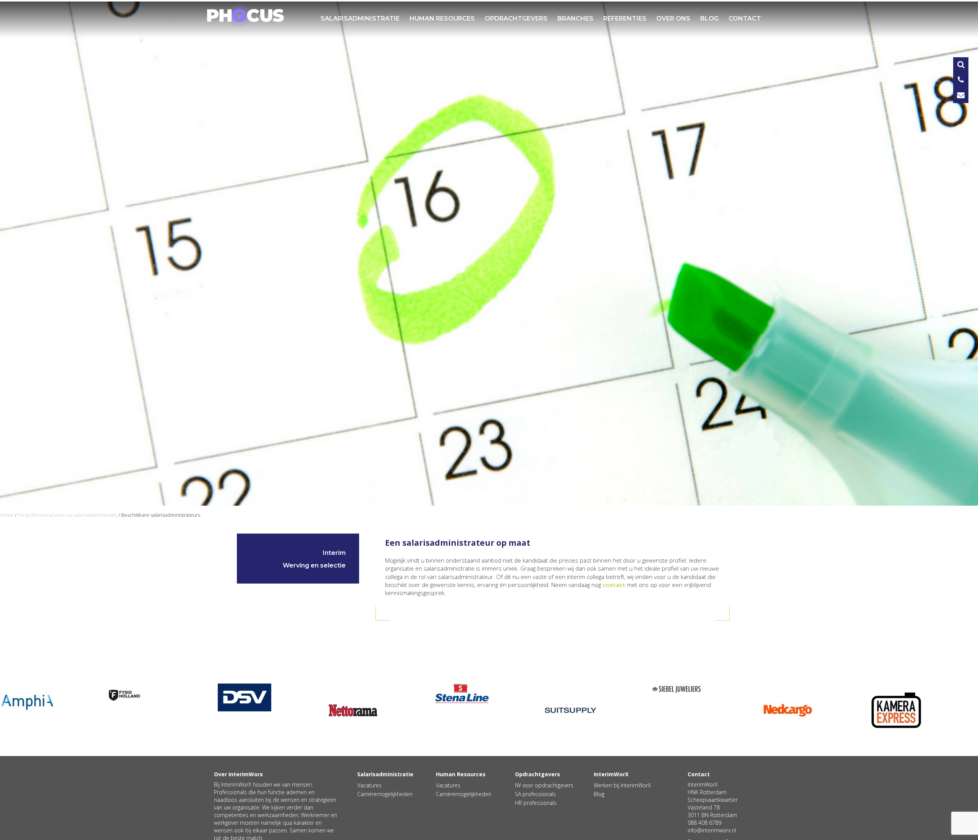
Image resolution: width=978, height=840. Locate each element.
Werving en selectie (314, 565)
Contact (745, 18)
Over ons (673, 18)
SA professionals (535, 794)
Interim (334, 552)
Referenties (624, 18)
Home (7, 514)
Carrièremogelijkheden (385, 794)
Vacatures (369, 785)
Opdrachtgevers (516, 18)
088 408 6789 (704, 822)
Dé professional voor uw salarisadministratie (67, 514)
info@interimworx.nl (712, 830)
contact (613, 584)
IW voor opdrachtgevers (544, 785)
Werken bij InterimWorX (622, 785)
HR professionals (536, 802)
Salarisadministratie (360, 18)
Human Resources (442, 18)
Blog (709, 18)
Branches (575, 18)
